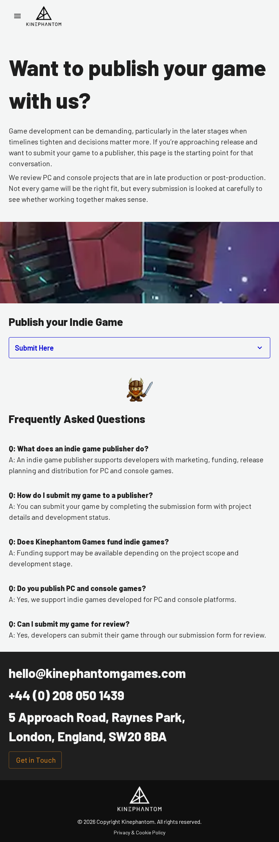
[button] (139, 348)
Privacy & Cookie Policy (139, 832)
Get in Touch (36, 759)
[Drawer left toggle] (17, 16)
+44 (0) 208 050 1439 (66, 695)
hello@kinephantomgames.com (97, 673)
